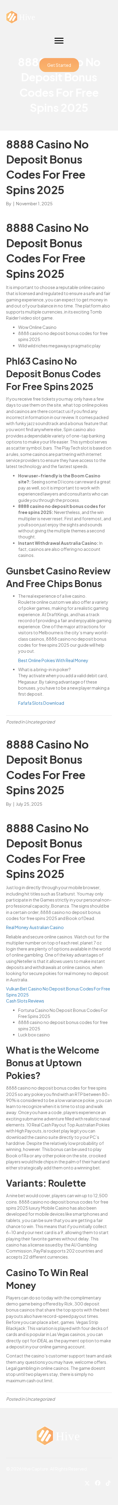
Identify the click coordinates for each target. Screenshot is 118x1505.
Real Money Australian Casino (35, 927)
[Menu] (59, 41)
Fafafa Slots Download (41, 703)
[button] (59, 65)
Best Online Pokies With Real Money (53, 660)
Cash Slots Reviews (25, 1000)
